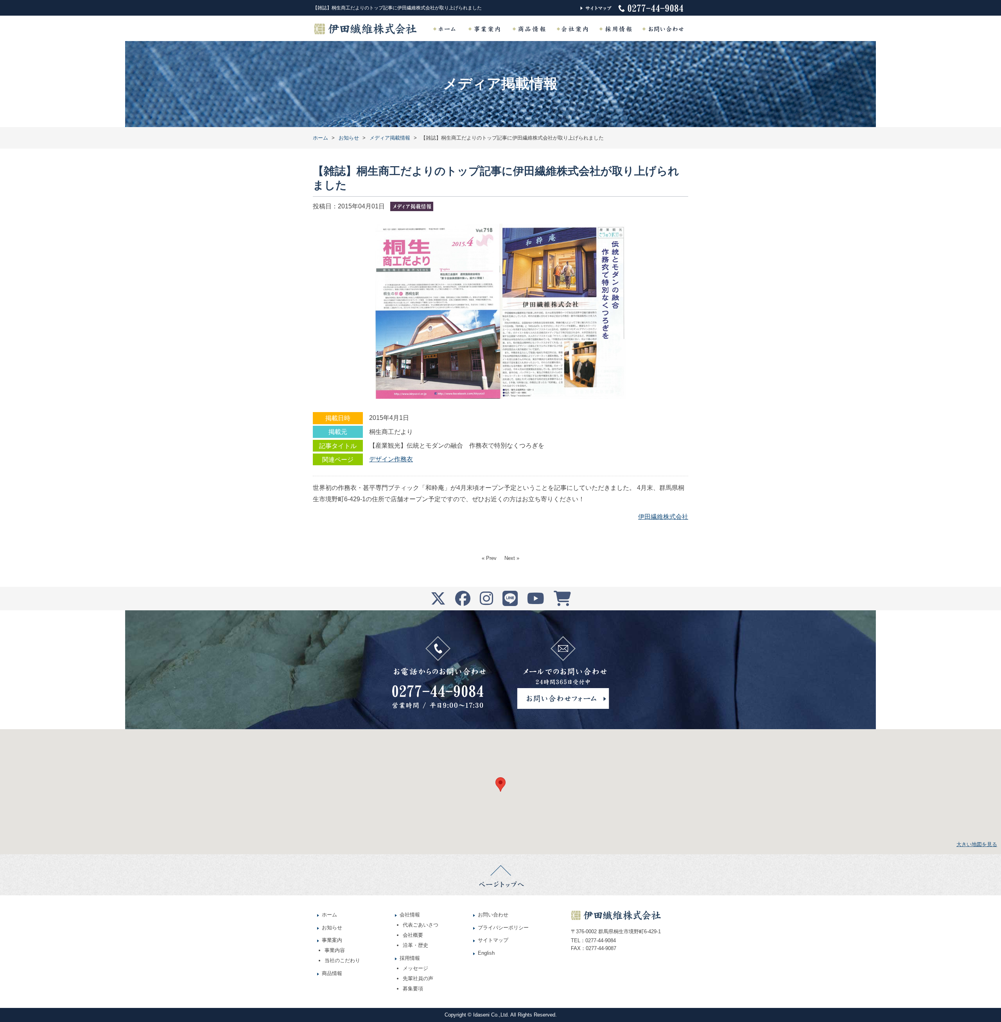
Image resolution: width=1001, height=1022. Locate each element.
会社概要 (413, 935)
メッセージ (415, 968)
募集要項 (413, 989)
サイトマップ (493, 940)
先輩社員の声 (418, 978)
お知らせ (332, 928)
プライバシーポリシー (503, 928)
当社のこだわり (342, 960)
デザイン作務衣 (391, 459)
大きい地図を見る (976, 844)
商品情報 (332, 973)
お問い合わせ (493, 915)
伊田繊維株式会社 (663, 516)
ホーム (329, 915)
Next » (511, 558)
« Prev (489, 558)
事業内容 (335, 950)
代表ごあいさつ (420, 925)
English (486, 953)
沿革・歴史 (415, 945)
